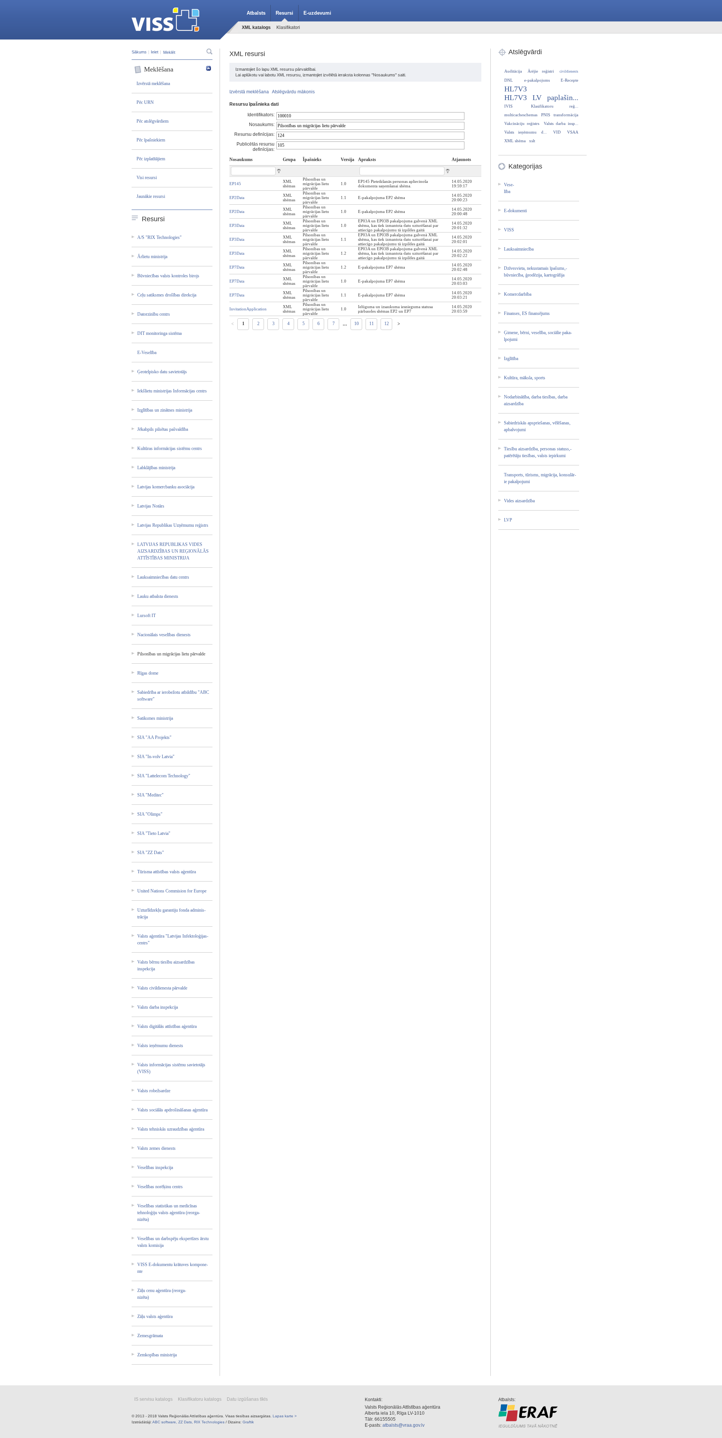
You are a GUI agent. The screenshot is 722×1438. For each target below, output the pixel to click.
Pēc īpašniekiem (151, 140)
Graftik (248, 1422)
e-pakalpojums (537, 80)
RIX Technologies (209, 1422)
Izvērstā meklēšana (153, 83)
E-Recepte (569, 80)
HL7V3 (515, 89)
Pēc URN (145, 102)
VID (557, 132)
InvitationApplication (248, 309)
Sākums (139, 52)
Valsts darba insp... (561, 123)
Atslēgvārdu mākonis (293, 91)
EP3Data (236, 225)
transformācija (566, 114)
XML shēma (515, 140)
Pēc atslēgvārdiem (152, 121)
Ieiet (154, 52)
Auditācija (513, 71)
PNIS (545, 114)
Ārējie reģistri (541, 71)
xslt (532, 140)
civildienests (569, 71)
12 (386, 323)
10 (356, 323)
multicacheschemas (520, 114)
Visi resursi (147, 177)
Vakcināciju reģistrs (521, 123)
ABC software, (164, 1422)
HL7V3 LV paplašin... (541, 97)
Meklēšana (158, 69)
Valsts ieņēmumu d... (525, 132)
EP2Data (236, 197)
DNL (508, 80)
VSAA (572, 132)
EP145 (235, 183)
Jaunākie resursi (151, 196)
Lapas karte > (285, 1416)
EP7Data (236, 267)
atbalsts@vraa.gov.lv (403, 1425)
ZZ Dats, (185, 1422)
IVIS (508, 106)
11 (371, 323)
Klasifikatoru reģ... (555, 106)
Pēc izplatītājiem (151, 158)
